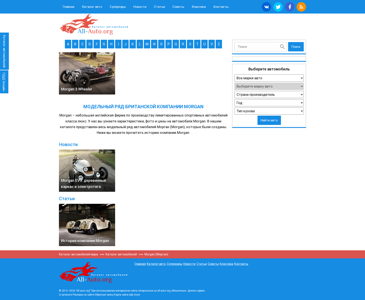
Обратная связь (103, 294)
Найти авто (269, 120)
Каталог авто (92, 7)
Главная (68, 7)
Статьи (159, 7)
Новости (139, 7)
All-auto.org (94, 25)
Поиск (296, 47)
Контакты (221, 7)
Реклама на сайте (83, 294)
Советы (178, 7)
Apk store (134, 294)
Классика (199, 7)
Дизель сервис (196, 290)
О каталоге (65, 294)
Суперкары (118, 7)
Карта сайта (121, 294)
